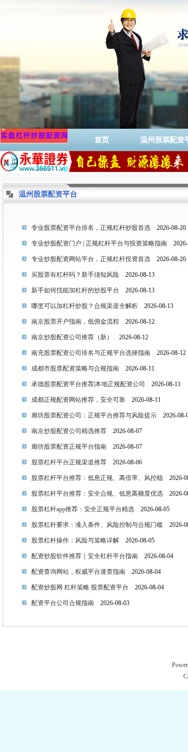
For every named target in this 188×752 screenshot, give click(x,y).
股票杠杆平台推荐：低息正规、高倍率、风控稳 (97, 478)
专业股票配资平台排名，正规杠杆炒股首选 (90, 227)
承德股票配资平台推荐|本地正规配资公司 (88, 384)
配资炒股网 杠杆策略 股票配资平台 (79, 587)
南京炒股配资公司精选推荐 (69, 431)
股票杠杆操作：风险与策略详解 (75, 540)
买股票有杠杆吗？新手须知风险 (75, 274)
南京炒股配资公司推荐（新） (72, 337)
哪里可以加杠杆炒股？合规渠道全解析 (84, 306)
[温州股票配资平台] (34, 140)
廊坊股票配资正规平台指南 (69, 446)
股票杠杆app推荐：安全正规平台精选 (82, 509)
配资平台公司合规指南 (62, 603)
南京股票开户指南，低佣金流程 (75, 321)
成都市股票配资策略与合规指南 (75, 368)
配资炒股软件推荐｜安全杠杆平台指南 (84, 556)
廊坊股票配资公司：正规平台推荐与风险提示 (94, 415)
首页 (102, 140)
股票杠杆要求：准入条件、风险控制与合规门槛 (97, 524)
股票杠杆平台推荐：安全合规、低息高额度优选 (97, 493)
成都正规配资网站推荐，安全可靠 (78, 399)
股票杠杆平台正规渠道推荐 (69, 462)
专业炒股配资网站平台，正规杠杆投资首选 (90, 259)
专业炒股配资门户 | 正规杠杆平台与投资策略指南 (99, 243)
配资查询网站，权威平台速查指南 (78, 571)
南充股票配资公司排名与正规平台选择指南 (90, 352)
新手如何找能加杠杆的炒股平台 (75, 290)
